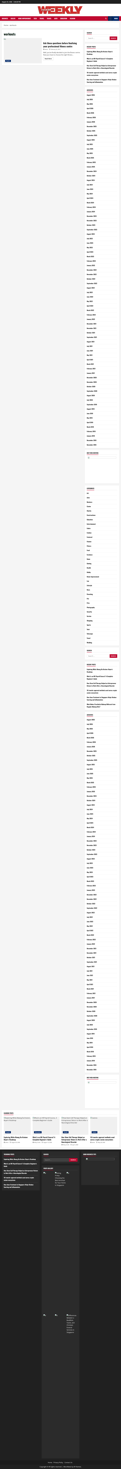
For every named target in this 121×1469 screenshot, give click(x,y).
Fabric (88, 528)
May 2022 (90, 301)
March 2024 (90, 202)
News (88, 590)
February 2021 (91, 368)
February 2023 (91, 261)
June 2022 (90, 297)
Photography (91, 607)
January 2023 (91, 265)
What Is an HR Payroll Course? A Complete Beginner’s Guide (44, 1138)
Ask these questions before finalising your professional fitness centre (23, 50)
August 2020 (91, 395)
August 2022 (91, 288)
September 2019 (92, 404)
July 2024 (90, 185)
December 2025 (92, 126)
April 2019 (90, 422)
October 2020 (91, 386)
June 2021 (90, 351)
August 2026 (91, 95)
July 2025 (90, 144)
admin (46, 49)
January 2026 (91, 122)
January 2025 (91, 167)
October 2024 (91, 176)
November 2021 (91, 328)
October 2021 (91, 333)
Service (89, 616)
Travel (42, 18)
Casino (89, 506)
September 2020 (92, 391)
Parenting (90, 594)
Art (88, 493)
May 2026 (90, 104)
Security (89, 612)
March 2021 (90, 364)
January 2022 (91, 319)
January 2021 (91, 373)
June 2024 (90, 189)
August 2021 (90, 342)
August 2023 (91, 234)
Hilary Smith (37, 1142)
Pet (88, 599)
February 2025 (91, 162)
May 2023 (90, 247)
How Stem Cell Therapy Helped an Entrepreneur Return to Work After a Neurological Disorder (74, 1139)
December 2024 (92, 171)
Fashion (72, 18)
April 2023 (90, 252)
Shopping (89, 620)
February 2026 (91, 117)
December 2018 (91, 440)
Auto (55, 18)
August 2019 (91, 409)
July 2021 (89, 346)
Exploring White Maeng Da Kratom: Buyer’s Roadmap (16, 1138)
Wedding (89, 642)
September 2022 (92, 283)
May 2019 (90, 418)
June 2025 (90, 149)
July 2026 (90, 99)
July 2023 (90, 238)
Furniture (90, 555)
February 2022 (91, 315)
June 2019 (90, 413)
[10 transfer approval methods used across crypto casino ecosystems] (103, 1126)
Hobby (89, 572)
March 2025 (90, 158)
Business (5, 18)
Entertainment (91, 524)
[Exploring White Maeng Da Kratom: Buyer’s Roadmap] (17, 1126)
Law (88, 581)
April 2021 (90, 360)
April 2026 (90, 108)
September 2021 (92, 337)
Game (88, 559)
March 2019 (90, 427)
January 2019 (91, 436)
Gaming (89, 563)
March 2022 (90, 310)
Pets (88, 603)
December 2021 (91, 324)
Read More (49, 59)
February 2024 (91, 207)
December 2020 (92, 377)
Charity (89, 511)
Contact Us (68, 1462)
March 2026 (90, 113)
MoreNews (67, 1467)
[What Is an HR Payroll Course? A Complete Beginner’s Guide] (46, 1126)
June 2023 (90, 243)
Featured (89, 537)
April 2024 (90, 198)
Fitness (89, 546)
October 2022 (91, 279)
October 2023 (91, 225)
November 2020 (92, 382)
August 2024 (91, 180)
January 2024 (91, 211)
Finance (89, 541)
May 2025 (90, 153)
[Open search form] (106, 18)
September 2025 (92, 135)
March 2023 (90, 256)
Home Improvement (24, 18)
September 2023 (92, 229)
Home (50, 1462)
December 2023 (92, 216)
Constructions (91, 515)
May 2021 (89, 355)
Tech (35, 18)
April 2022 (90, 306)
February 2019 (91, 431)
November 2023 (92, 220)
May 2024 (90, 194)
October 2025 (91, 131)
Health (13, 18)
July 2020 (90, 400)
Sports (89, 625)
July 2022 (90, 292)
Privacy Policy (58, 1462)
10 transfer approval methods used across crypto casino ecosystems (102, 1138)
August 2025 (91, 140)
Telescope (90, 634)
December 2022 (92, 270)
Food (88, 550)
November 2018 (91, 445)
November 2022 (92, 274)
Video (116, 18)
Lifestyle (89, 585)
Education (63, 18)
